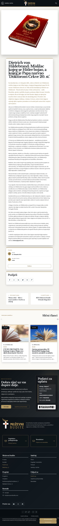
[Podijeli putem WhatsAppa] (14, 280)
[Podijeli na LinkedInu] (18, 280)
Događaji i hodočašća (36, 462)
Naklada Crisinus (6, 484)
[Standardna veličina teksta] (26, 512)
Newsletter (33, 481)
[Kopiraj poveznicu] (31, 280)
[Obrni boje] (33, 512)
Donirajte (6, 407)
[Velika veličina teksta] (29, 512)
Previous (1, 319)
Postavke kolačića (48, 519)
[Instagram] (18, 504)
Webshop (5, 467)
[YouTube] (13, 504)
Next (57, 319)
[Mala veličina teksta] (23, 512)
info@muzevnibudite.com (11, 495)
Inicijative (4, 479)
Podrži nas (5, 465)
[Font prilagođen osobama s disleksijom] (36, 512)
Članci (32, 459)
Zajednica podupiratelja (21, 407)
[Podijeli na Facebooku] (9, 280)
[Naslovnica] (29, 3)
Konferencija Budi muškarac (9, 481)
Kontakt (4, 462)
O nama (4, 459)
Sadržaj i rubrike (35, 467)
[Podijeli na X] (23, 280)
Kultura (29, 266)
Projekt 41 (5, 476)
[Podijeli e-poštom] (27, 280)
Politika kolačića (34, 516)
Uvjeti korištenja (24, 516)
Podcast (33, 465)
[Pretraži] (56, 3)
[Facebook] (22, 504)
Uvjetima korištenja (32, 520)
